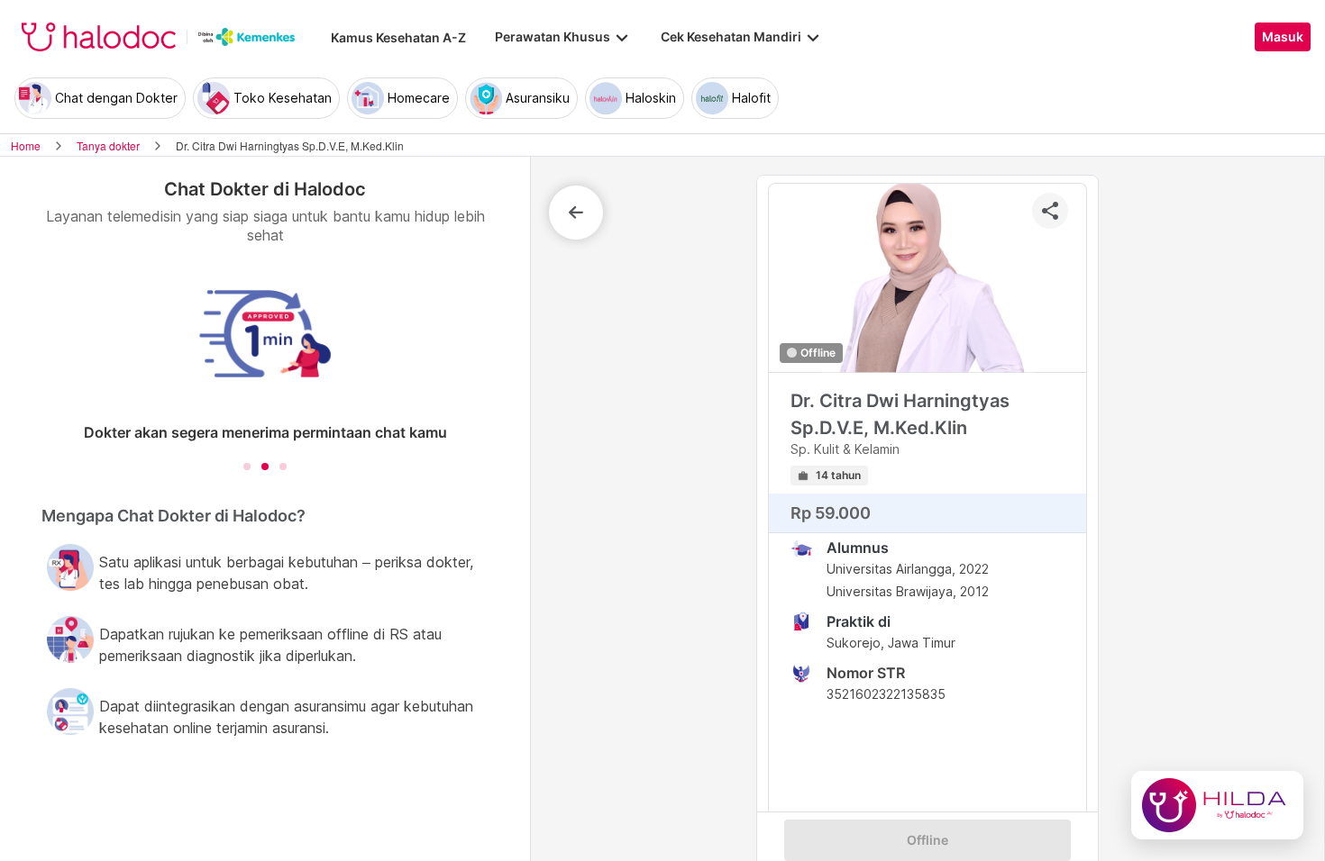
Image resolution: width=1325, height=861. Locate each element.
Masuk (1282, 37)
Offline (927, 840)
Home (26, 145)
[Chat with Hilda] (1217, 805)
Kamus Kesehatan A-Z (398, 37)
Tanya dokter (108, 145)
